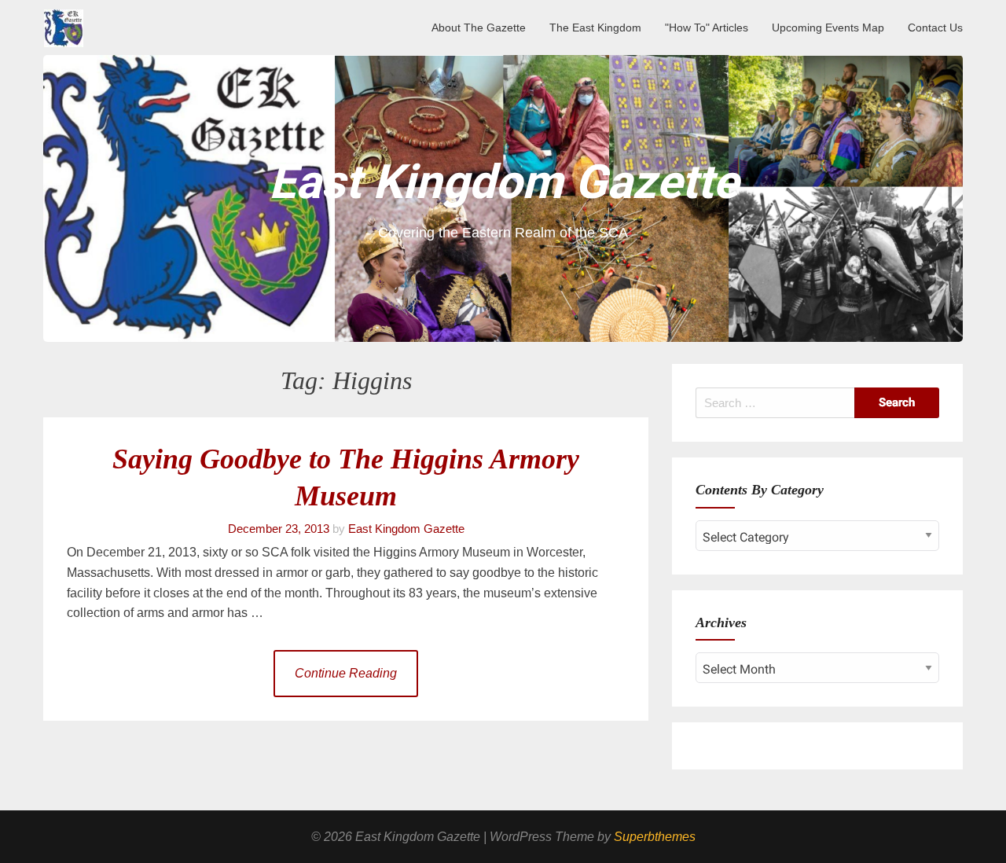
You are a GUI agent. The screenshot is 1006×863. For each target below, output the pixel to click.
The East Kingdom (595, 27)
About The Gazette (478, 27)
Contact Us (935, 27)
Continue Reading (346, 673)
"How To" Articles (706, 27)
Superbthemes (655, 836)
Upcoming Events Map (828, 27)
